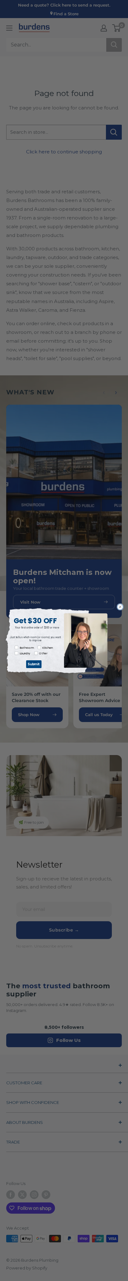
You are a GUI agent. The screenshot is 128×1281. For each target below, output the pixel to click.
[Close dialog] (120, 606)
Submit (33, 664)
